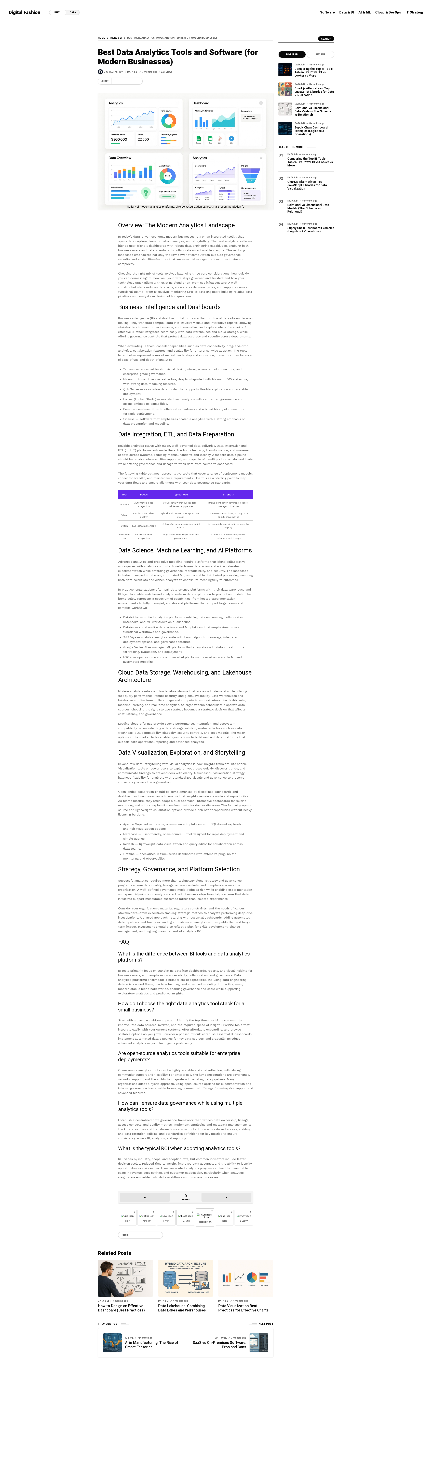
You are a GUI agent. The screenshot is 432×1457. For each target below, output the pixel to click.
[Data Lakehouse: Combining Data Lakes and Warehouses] (185, 1278)
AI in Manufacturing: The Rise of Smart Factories (151, 1345)
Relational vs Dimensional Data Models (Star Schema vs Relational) (312, 111)
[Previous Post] (112, 1342)
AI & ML (129, 1338)
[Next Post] (259, 1342)
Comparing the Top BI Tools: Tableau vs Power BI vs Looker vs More (313, 72)
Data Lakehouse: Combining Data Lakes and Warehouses (182, 1308)
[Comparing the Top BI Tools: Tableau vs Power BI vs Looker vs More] (285, 69)
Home (101, 38)
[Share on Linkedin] (132, 81)
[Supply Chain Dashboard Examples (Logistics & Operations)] (285, 128)
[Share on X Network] (120, 81)
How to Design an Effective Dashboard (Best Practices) (121, 1308)
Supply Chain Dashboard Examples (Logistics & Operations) (311, 131)
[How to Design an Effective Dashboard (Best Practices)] (125, 1278)
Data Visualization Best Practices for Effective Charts (243, 1308)
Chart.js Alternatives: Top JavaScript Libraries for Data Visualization (314, 91)
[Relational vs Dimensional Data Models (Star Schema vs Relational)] (285, 109)
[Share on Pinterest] (126, 81)
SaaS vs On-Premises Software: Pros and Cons (219, 1345)
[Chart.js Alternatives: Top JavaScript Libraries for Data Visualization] (285, 89)
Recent (320, 54)
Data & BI (116, 38)
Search (326, 39)
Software (220, 1338)
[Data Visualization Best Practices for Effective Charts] (245, 1278)
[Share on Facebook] (115, 81)
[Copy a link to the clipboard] (138, 81)
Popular (292, 54)
